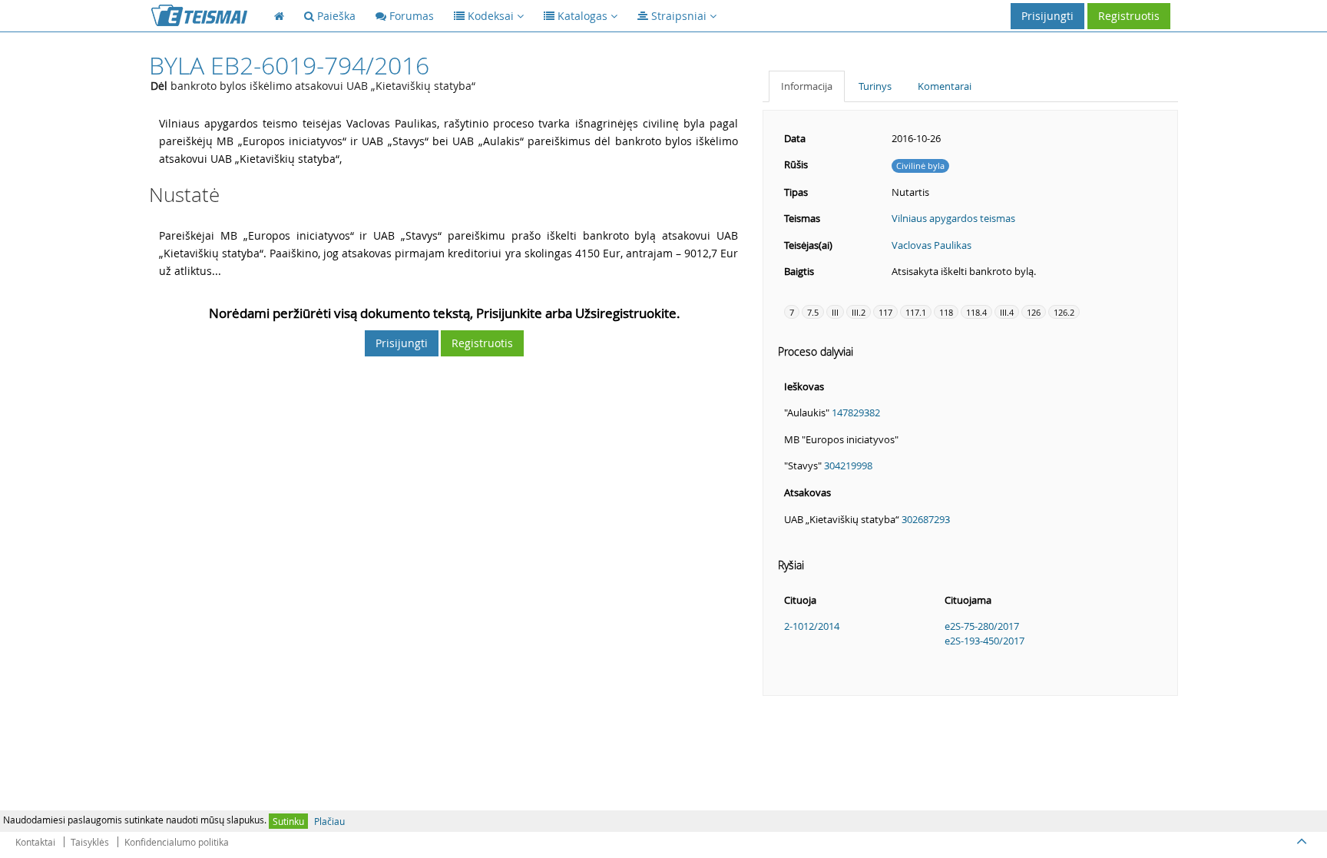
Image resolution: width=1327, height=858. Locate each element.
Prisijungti (1047, 15)
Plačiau (329, 821)
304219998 (848, 465)
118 (946, 312)
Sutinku (288, 821)
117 (885, 312)
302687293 (926, 519)
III (835, 312)
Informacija (806, 86)
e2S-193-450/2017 (984, 641)
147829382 (856, 412)
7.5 (813, 312)
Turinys (875, 86)
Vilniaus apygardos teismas (953, 218)
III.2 (858, 312)
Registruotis (1129, 15)
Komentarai (944, 86)
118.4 (976, 312)
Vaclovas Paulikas (931, 245)
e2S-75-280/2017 (982, 626)
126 (1034, 312)
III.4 (1007, 312)
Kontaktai (35, 841)
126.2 (1064, 312)
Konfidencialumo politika (176, 841)
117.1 (915, 312)
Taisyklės (90, 841)
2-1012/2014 (811, 626)
